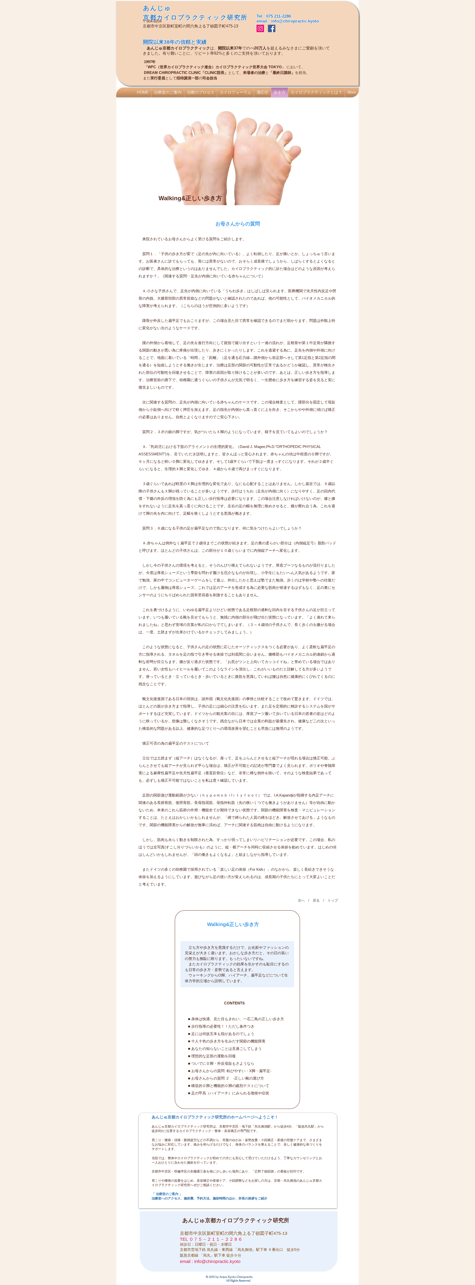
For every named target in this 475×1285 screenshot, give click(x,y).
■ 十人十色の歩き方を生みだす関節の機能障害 (226, 1041)
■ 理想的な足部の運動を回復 (212, 1056)
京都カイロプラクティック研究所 (195, 17)
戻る (316, 900)
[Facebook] (271, 28)
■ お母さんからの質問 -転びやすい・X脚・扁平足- (229, 1071)
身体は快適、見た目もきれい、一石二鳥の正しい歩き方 (237, 1019)
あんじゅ (157, 7)
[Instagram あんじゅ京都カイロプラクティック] (260, 28)
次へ (301, 900)
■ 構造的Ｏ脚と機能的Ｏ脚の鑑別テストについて (228, 1086)
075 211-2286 (278, 16)
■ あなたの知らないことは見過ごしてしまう (225, 1048)
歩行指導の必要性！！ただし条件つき (222, 1026)
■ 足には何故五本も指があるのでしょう (220, 1034)
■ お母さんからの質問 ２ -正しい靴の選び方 (225, 1078)
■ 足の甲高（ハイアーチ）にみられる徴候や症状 (228, 1093)
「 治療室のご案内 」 (167, 1194)
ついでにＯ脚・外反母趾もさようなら (222, 1063)
